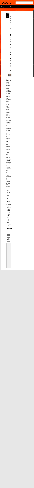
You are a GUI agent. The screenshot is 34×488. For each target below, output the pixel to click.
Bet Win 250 (8, 214)
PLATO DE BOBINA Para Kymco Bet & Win (10, 42)
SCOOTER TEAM (9, 200)
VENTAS (8, 224)
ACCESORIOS (9, 208)
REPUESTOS (9, 221)
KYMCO (9, 217)
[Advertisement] (20, 38)
